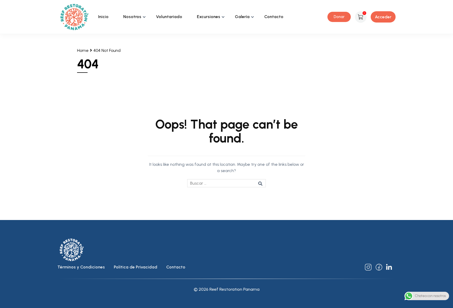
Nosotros (132, 16)
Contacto (273, 16)
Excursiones (208, 16)
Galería (242, 16)
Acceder (383, 16)
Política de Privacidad (135, 267)
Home (83, 50)
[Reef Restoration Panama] (74, 16)
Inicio (103, 16)
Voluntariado (169, 16)
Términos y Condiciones (81, 267)
